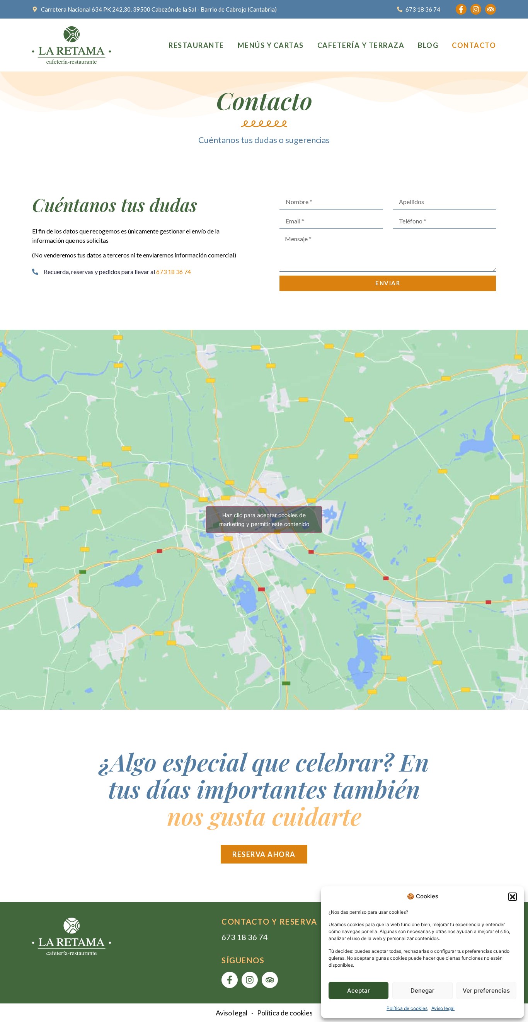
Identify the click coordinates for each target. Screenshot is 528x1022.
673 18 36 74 (244, 937)
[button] (512, 897)
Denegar (422, 990)
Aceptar (358, 990)
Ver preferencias (486, 990)
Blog (428, 45)
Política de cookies (407, 1008)
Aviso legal (443, 1008)
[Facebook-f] (461, 9)
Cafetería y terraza (361, 45)
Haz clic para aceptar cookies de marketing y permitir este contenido (264, 519)
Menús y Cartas (271, 45)
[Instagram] (475, 9)
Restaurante (196, 45)
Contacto (474, 45)
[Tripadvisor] (490, 9)
